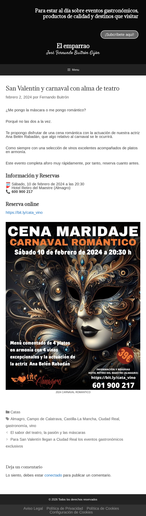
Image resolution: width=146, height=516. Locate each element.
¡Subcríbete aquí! (119, 34)
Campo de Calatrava (44, 419)
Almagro (17, 419)
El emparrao (73, 46)
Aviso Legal (33, 508)
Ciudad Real (108, 419)
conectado (53, 475)
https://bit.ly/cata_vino (24, 212)
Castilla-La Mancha (80, 419)
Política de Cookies (103, 508)
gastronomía (16, 426)
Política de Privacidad (65, 508)
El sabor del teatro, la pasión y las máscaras (47, 432)
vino (32, 426)
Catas (15, 412)
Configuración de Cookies (71, 512)
